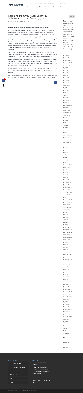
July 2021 (65, 170)
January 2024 (66, 102)
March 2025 (66, 78)
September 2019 (67, 207)
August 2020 (66, 195)
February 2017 (67, 284)
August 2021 (66, 167)
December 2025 (67, 60)
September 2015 (67, 317)
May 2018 (65, 247)
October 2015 (67, 314)
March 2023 (66, 127)
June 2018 (65, 244)
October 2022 (67, 140)
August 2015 (66, 319)
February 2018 (67, 254)
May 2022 (65, 152)
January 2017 (66, 287)
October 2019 (67, 204)
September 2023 (67, 112)
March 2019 (66, 222)
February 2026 (67, 55)
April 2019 (65, 219)
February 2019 (67, 224)
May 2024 (65, 92)
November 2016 (67, 292)
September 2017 (67, 267)
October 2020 (67, 190)
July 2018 (65, 242)
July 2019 (65, 212)
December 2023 (67, 105)
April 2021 (65, 177)
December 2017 (67, 259)
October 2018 (67, 234)
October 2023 (67, 110)
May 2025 (65, 73)
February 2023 (67, 130)
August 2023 (66, 115)
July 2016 (65, 302)
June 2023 (65, 120)
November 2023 (67, 107)
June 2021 (65, 172)
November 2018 (67, 232)
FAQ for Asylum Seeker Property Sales (61, 6)
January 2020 (66, 197)
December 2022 (67, 135)
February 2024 (67, 100)
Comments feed (67, 345)
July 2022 (65, 147)
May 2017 (65, 277)
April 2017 (65, 279)
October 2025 (67, 65)
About (30, 3)
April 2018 (65, 249)
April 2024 (65, 95)
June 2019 (65, 214)
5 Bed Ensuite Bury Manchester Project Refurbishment (68, 36)
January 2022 (66, 162)
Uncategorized (67, 333)
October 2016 (67, 294)
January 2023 (66, 132)
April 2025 (65, 75)
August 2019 (66, 209)
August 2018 (66, 239)
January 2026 (66, 58)
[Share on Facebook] (55, 83)
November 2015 (67, 311)
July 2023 (65, 117)
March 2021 (66, 180)
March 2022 (66, 157)
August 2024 (66, 85)
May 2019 (65, 217)
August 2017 (66, 269)
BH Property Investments (28, 390)
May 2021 (65, 175)
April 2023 (65, 125)
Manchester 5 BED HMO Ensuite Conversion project (68, 42)
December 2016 (67, 289)
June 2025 (65, 70)
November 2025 (67, 63)
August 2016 (66, 299)
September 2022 (67, 142)
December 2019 (67, 200)
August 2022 (66, 145)
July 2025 (65, 68)
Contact (50, 6)
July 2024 (65, 88)
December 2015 (67, 309)
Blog (46, 6)
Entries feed (66, 342)
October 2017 (67, 264)
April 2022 (65, 155)
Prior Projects (60, 3)
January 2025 (66, 82)
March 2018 (66, 252)
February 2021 (67, 182)
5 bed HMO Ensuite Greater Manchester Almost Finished (68, 29)
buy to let (65, 328)
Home (26, 3)
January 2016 (66, 307)
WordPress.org (67, 347)
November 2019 (67, 202)
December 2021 (67, 165)
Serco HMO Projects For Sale (39, 3)
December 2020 (67, 187)
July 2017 (65, 272)
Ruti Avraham (13, 21)
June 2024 (65, 90)
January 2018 (66, 257)
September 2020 (67, 192)
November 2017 (67, 262)
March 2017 (66, 282)
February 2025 (67, 80)
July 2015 (65, 322)
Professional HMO (51, 3)
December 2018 (67, 229)
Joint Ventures (67, 3)
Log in (65, 340)
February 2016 (67, 304)
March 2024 (66, 97)
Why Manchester (29, 6)
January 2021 (66, 185)
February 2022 (67, 160)
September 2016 (67, 297)
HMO (27, 21)
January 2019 (66, 227)
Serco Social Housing (39, 6)
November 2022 (67, 137)
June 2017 (65, 274)
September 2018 (67, 237)
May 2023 (65, 122)
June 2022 (65, 150)
